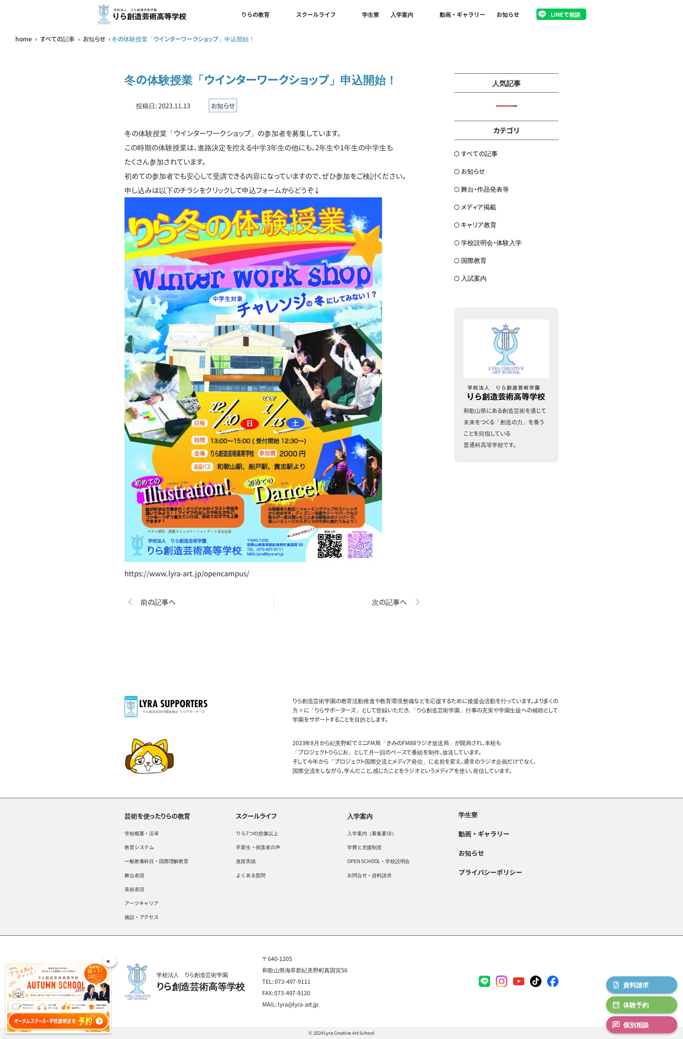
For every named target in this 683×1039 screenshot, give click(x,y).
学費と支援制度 (364, 847)
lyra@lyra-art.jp (298, 1004)
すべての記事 (57, 38)
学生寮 (370, 14)
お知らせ (508, 14)
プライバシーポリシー (490, 872)
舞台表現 (134, 875)
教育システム (139, 847)
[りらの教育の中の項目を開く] (277, 14)
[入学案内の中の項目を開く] (421, 14)
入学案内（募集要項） (371, 833)
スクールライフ (316, 14)
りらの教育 (255, 14)
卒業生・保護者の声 (258, 847)
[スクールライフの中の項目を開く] (344, 14)
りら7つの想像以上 (257, 833)
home (23, 38)
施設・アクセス (142, 916)
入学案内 (402, 14)
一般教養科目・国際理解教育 (157, 860)
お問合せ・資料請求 (369, 875)
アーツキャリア (142, 902)
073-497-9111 (292, 981)
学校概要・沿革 (142, 833)
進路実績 (245, 860)
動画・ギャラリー (462, 14)
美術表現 (134, 889)
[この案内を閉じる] (109, 961)
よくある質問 (250, 875)
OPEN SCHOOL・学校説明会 (378, 860)
